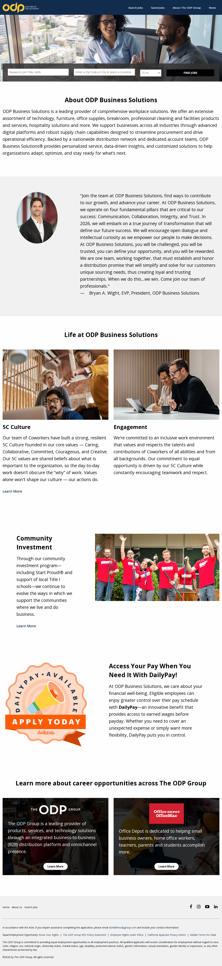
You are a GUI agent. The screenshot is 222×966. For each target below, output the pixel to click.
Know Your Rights (49, 934)
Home (6, 907)
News (212, 7)
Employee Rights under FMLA (126, 934)
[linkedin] (216, 906)
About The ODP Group (187, 7)
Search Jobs (135, 7)
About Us (17, 907)
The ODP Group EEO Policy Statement (84, 934)
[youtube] (207, 906)
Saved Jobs (158, 7)
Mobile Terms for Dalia (203, 934)
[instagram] (198, 906)
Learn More (12, 491)
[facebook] (191, 906)
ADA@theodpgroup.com (122, 927)
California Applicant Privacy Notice (167, 934)
